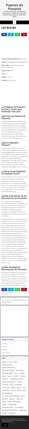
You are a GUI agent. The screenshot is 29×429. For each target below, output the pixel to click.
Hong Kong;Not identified (16, 379)
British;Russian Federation (9, 367)
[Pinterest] (24, 34)
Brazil (10, 362)
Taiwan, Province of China (14, 401)
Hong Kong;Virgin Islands (8, 382)
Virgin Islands (12, 413)
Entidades (4, 349)
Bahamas (4, 362)
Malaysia (13, 387)
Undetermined (12, 404)
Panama (13, 390)
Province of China (21, 390)
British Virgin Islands (7, 373)
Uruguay (4, 413)
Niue (24, 387)
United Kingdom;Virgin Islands (10, 410)
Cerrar (5, 425)
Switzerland (20, 399)
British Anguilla (20, 370)
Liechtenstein (18, 384)
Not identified (5, 390)
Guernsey (22, 376)
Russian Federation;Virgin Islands (10, 396)
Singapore (12, 399)
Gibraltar (16, 376)
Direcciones (4, 343)
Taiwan (4, 401)
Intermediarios (5, 353)
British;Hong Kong (7, 365)
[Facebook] (4, 34)
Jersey (11, 384)
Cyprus (4, 376)
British (15, 362)
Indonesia (19, 382)
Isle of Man (5, 384)
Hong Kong (5, 379)
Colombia (21, 373)
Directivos (11, 292)
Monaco (19, 387)
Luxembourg (5, 387)
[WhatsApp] (17, 34)
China (10, 294)
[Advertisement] (14, 46)
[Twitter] (11, 34)
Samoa (23, 396)
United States (23, 410)
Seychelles (5, 399)
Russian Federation (7, 393)
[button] (14, 22)
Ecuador (10, 376)
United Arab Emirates (7, 407)
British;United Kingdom (8, 370)
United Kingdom (19, 407)
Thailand (4, 404)
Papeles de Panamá (14, 7)
